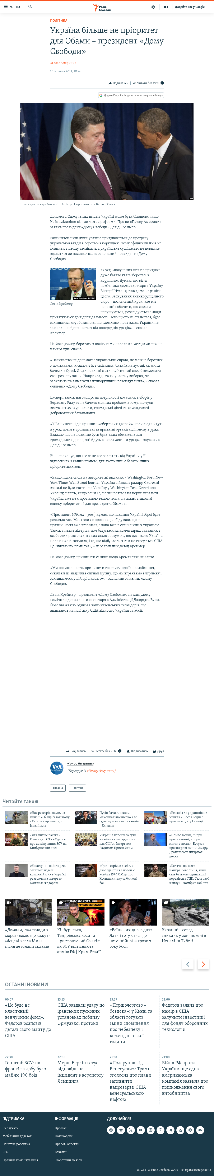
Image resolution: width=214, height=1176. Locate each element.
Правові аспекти (67, 1144)
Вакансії (61, 1152)
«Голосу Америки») (101, 771)
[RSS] (180, 1130)
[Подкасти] (153, 7)
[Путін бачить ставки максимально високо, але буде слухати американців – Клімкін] (86, 817)
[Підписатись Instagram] (151, 1130)
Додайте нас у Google (190, 7)
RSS (5, 1152)
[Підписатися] (200, 1130)
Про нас (60, 1128)
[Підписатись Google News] (121, 1130)
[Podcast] (190, 1130)
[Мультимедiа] (166, 7)
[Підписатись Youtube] (141, 1130)
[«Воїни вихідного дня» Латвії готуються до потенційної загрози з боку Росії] (133, 912)
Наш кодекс (64, 1136)
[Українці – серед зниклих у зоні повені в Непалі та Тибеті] (185, 912)
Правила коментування (20, 1160)
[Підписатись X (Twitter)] (131, 1130)
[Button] (118, 83)
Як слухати (11, 1128)
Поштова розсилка (16, 1144)
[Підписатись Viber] (160, 1130)
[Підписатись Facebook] (111, 1130)
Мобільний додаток (17, 1136)
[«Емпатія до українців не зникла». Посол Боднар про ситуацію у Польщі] (155, 817)
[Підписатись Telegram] (170, 1130)
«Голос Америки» (63, 63)
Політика (58, 21)
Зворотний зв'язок (68, 1160)
